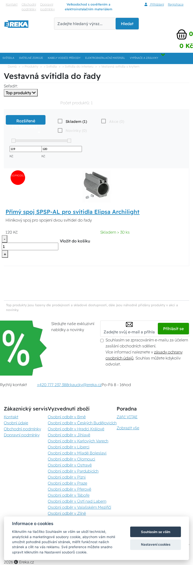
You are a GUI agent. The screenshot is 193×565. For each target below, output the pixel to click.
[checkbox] (72, 121)
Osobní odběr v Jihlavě (69, 434)
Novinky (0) (76, 130)
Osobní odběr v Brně (67, 416)
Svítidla (8, 58)
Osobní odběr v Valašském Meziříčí (79, 507)
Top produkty (19, 92)
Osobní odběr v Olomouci (71, 458)
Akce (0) (116, 121)
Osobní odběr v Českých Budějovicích (82, 422)
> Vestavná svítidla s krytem (119, 66)
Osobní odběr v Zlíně (67, 513)
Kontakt (12, 4)
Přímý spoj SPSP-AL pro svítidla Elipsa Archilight (72, 211)
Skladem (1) (76, 121)
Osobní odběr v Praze (67, 483)
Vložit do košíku (75, 240)
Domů (12, 66)
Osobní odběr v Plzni (67, 477)
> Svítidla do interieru (77, 66)
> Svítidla (50, 66)
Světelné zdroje (31, 58)
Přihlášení (156, 4)
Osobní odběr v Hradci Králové (76, 428)
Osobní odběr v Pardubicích (73, 471)
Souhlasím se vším (155, 532)
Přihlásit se (173, 328)
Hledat (127, 23)
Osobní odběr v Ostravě (70, 465)
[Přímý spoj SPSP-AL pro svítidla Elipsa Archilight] (96, 185)
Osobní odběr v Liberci (68, 446)
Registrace (175, 4)
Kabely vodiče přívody (64, 58)
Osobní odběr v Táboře (68, 495)
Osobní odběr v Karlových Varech (78, 440)
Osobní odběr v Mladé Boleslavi (77, 452)
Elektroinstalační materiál (105, 58)
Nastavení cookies (155, 544)
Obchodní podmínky (29, 6)
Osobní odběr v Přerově (69, 489)
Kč (11, 156)
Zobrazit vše (128, 427)
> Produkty (30, 66)
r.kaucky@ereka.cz (85, 384)
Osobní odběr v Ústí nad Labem (77, 501)
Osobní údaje (16, 422)
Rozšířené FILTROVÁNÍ (25, 121)
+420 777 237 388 (52, 384)
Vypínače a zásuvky (144, 58)
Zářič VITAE (127, 416)
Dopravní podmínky (47, 6)
